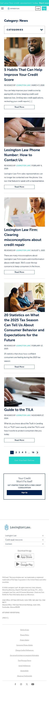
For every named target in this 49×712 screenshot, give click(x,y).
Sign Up (24, 492)
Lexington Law (23, 85)
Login (38, 8)
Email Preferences (24, 666)
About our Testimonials (24, 676)
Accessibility (24, 671)
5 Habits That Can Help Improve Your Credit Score (23, 75)
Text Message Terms (24, 660)
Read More (19, 107)
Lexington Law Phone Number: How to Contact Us (22, 155)
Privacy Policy (24, 635)
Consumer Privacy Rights (24, 645)
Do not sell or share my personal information (24, 655)
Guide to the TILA (18, 410)
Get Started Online (24, 460)
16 (33, 452)
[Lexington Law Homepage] (13, 9)
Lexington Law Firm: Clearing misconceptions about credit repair (22, 237)
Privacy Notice (24, 640)
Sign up (44, 9)
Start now (44, 3)
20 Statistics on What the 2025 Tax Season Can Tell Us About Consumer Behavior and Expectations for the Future (24, 327)
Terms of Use (24, 630)
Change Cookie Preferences (24, 650)
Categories (15, 29)
